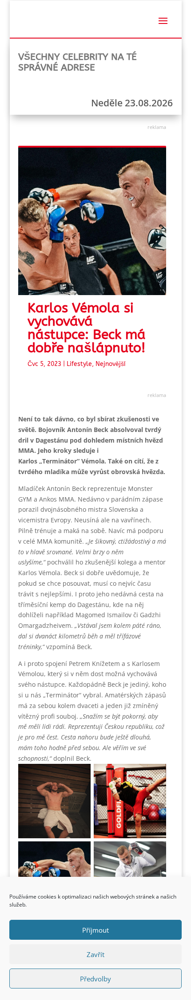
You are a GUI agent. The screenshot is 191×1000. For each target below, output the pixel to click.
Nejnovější (111, 364)
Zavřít (95, 954)
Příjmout (95, 930)
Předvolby (95, 978)
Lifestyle (79, 364)
